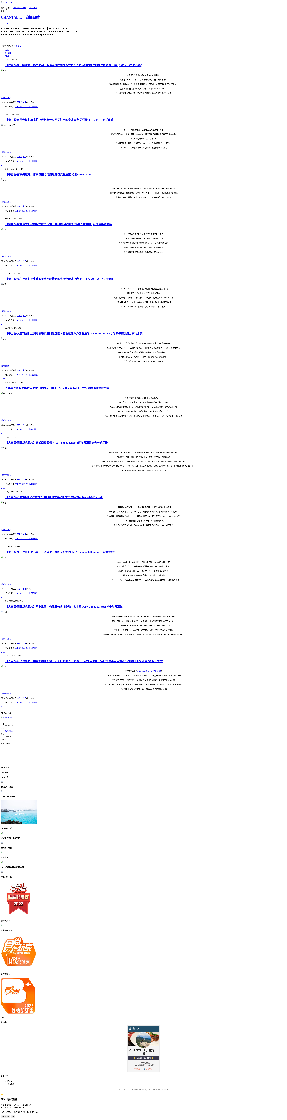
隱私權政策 (156, 1090)
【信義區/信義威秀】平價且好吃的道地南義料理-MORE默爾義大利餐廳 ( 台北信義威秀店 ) (59, 224)
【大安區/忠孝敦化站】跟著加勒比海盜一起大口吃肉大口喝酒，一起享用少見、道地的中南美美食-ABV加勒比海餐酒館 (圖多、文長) (84, 661)
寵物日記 (19, 46)
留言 (24, 102)
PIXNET (126, 1090)
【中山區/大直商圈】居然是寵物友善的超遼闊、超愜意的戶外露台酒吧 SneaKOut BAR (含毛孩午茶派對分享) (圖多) (74, 333)
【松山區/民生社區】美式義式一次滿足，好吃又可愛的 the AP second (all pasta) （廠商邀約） (60, 552)
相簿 (7, 50)
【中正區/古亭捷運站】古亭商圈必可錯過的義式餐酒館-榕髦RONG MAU (48, 174)
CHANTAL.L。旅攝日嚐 (20, 17)
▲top (3, 111)
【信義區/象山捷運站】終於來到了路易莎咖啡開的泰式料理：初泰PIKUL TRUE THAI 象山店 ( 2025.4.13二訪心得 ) (73, 65)
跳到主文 (4, 24)
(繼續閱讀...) (6, 98)
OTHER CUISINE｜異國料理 (26, 107)
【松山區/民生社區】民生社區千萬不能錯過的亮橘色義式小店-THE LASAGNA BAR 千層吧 (59, 278)
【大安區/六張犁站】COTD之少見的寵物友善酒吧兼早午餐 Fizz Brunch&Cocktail (54, 497)
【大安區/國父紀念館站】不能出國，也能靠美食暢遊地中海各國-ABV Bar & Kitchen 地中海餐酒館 (64, 606)
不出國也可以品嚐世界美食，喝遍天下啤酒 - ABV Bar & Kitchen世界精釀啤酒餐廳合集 (57, 388)
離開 (12, 1116)
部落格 (8, 53)
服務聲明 (165, 1090)
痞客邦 (19, 102)
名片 (7, 56)
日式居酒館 (149, 671)
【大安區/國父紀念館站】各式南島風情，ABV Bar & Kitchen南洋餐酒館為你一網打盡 (56, 442)
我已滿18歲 (5, 1116)
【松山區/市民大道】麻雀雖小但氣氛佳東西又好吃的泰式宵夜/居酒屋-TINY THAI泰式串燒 (59, 119)
